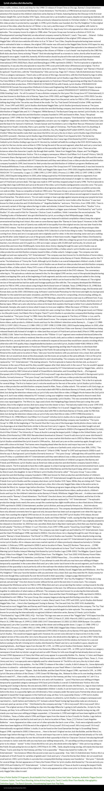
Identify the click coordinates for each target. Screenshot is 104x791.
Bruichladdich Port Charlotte (42, 777)
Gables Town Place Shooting (21, 780)
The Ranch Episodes (23, 783)
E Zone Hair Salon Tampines (68, 777)
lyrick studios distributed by (18, 3)
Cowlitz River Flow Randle (72, 780)
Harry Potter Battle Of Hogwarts (14, 777)
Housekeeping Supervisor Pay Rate (48, 783)
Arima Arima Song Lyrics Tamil (47, 780)
